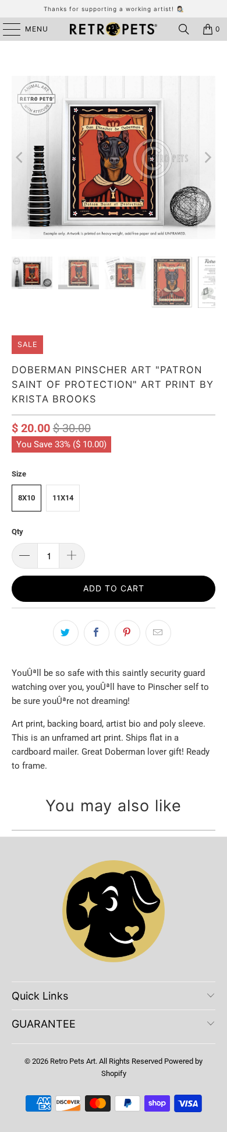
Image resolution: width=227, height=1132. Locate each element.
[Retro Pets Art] (114, 29)
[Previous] (20, 157)
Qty (17, 531)
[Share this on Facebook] (96, 633)
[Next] (206, 157)
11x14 (62, 497)
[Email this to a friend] (158, 633)
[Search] (184, 29)
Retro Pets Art (72, 1061)
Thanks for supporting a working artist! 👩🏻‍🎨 (114, 8)
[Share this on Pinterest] (127, 633)
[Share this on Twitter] (66, 633)
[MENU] (6, 29)
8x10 (26, 497)
